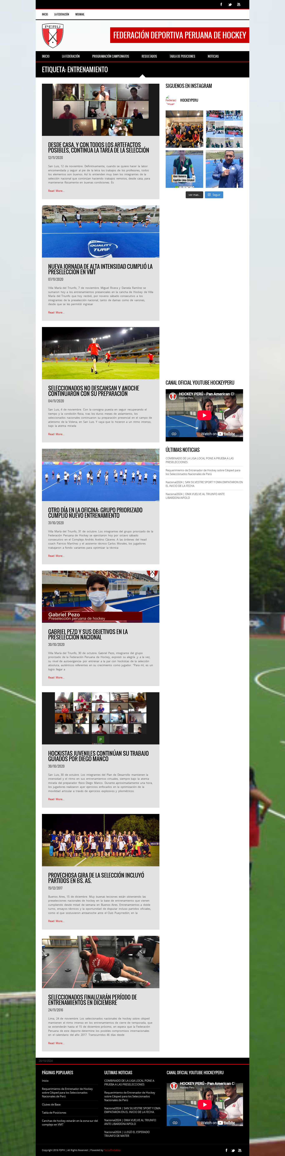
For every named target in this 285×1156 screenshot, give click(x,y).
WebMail (79, 14)
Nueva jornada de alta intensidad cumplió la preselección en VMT (100, 269)
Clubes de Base (51, 1104)
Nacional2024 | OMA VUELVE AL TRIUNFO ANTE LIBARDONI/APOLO (130, 1122)
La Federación (61, 14)
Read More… (56, 191)
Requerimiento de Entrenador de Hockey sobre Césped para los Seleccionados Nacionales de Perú (203, 472)
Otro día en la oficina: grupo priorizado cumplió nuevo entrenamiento (95, 513)
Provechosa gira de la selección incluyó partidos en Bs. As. (96, 878)
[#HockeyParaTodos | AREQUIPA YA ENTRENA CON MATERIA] (184, 129)
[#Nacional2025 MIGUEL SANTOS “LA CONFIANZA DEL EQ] (224, 169)
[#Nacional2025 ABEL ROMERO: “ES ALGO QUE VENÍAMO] (184, 169)
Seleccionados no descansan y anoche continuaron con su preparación (93, 391)
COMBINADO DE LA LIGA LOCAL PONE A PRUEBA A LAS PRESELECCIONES (129, 1082)
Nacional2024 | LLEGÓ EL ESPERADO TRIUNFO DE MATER (127, 1134)
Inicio (45, 14)
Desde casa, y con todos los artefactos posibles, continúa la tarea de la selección (98, 147)
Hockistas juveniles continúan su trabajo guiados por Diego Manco (98, 756)
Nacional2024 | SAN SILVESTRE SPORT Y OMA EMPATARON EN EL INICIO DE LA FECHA (132, 1110)
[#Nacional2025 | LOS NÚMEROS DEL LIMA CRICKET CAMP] (224, 129)
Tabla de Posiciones (54, 1112)
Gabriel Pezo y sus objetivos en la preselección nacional (88, 634)
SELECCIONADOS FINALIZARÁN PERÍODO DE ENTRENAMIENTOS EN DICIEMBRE (92, 1000)
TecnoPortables (112, 1150)
